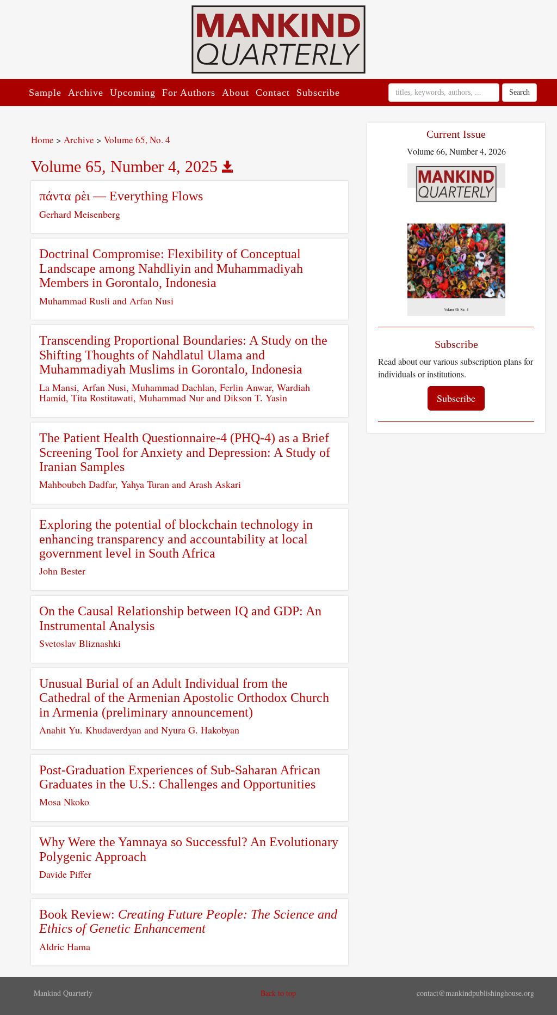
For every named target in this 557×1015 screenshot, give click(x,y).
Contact (273, 92)
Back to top (278, 993)
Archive (85, 92)
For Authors (188, 92)
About (235, 92)
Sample (45, 92)
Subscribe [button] (456, 398)
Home (42, 139)
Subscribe (318, 92)
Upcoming (133, 92)
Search (519, 92)
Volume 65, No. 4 (137, 139)
